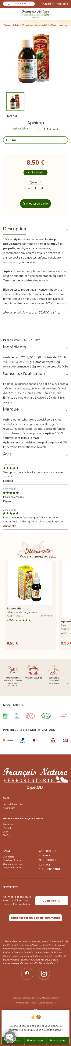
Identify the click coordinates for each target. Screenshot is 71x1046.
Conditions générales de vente (26, 997)
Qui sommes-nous (13, 864)
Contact (44, 864)
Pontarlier (8, 828)
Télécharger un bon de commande (35, 918)
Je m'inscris (51, 901)
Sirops (53, 25)
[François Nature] (35, 14)
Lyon (5, 831)
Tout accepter (58, 1040)
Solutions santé (50, 869)
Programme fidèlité (13, 867)
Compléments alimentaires (34, 25)
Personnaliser (35, 1040)
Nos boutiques (48, 860)
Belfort (7, 835)
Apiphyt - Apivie (20, 128)
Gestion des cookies (46, 1002)
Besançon (8, 824)
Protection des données (26, 1002)
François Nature (11, 25)
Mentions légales (49, 997)
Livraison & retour (12, 860)
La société (8, 856)
